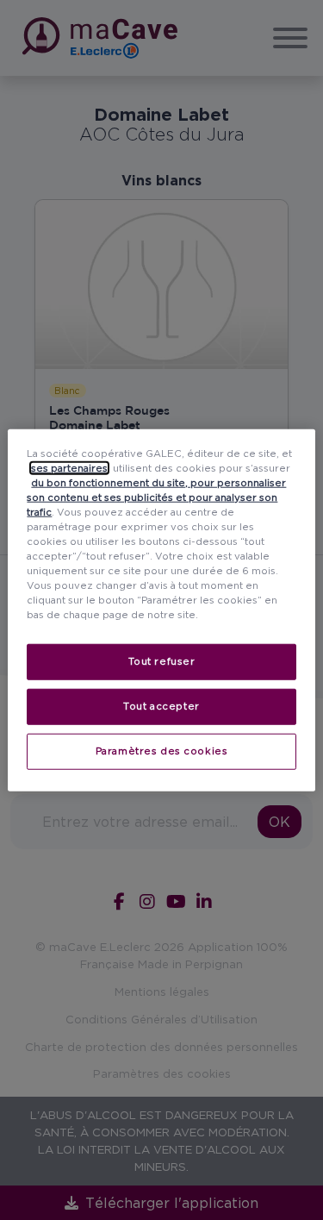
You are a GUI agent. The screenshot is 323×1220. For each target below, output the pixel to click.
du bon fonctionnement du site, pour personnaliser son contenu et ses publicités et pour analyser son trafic (156, 496)
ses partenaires (69, 467)
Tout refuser (162, 661)
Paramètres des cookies (162, 751)
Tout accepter (161, 706)
